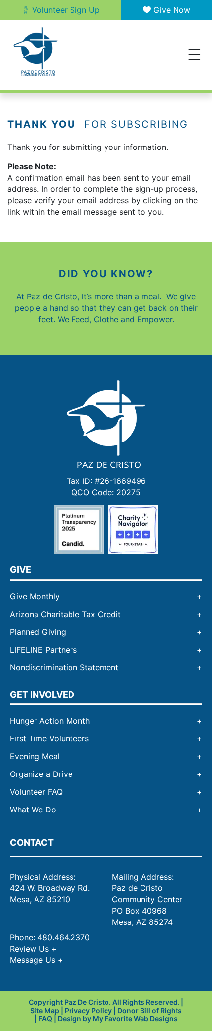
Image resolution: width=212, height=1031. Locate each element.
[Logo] (106, 423)
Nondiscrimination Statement (64, 667)
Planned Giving (38, 632)
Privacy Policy (88, 1010)
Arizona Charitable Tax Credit (65, 614)
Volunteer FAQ (36, 792)
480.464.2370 (63, 937)
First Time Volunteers (49, 738)
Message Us (36, 960)
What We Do (33, 809)
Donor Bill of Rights (149, 1010)
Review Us (33, 949)
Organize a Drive (41, 774)
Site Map (44, 1010)
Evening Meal (35, 756)
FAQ (45, 1018)
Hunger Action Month (50, 721)
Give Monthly (35, 596)
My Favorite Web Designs (135, 1018)
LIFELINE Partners (43, 650)
